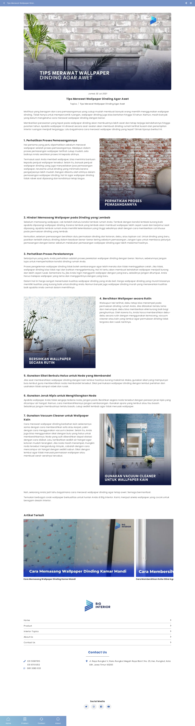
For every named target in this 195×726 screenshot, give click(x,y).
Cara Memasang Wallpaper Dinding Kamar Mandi (49, 579)
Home (27, 620)
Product (28, 625)
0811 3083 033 (34, 668)
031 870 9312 (33, 664)
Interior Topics (31, 631)
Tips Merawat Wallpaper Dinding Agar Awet (102, 103)
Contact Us (29, 642)
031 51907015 (33, 661)
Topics (73, 103)
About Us (28, 636)
